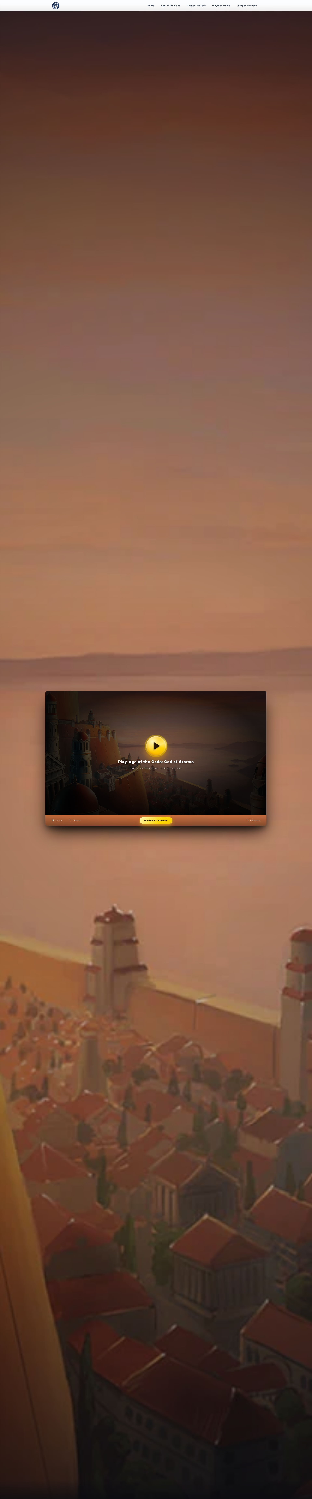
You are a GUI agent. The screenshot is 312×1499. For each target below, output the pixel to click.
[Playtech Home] (55, 5)
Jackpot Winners (247, 5)
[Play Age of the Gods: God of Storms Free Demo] (156, 745)
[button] (156, 753)
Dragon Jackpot (196, 5)
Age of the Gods (171, 5)
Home (150, 5)
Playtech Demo (221, 5)
